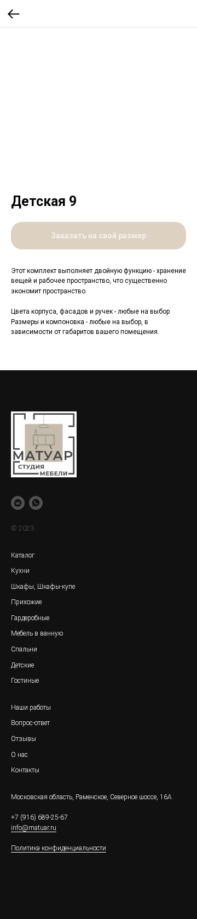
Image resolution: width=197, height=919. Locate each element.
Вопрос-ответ (30, 723)
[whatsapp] (36, 503)
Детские (22, 665)
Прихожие (26, 602)
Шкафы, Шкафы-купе (43, 587)
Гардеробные (30, 618)
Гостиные (25, 680)
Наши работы (31, 707)
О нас (19, 755)
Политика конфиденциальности (58, 848)
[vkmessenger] (18, 503)
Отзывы (23, 739)
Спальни (24, 649)
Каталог (22, 555)
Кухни (20, 571)
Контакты (25, 770)
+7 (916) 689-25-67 (39, 817)
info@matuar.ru (33, 828)
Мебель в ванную (37, 633)
